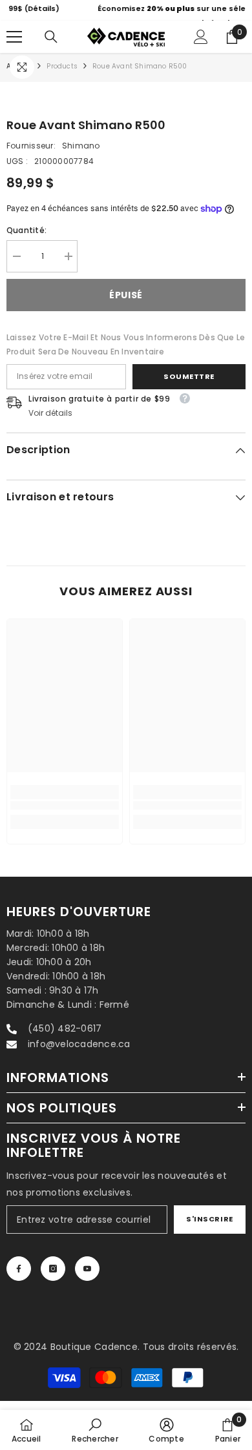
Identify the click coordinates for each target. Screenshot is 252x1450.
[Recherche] (51, 47)
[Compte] (201, 47)
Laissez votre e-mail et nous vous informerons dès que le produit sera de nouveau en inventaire (125, 354)
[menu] (14, 47)
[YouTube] (87, 1279)
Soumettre (189, 386)
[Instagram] (53, 1279)
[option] (129, 15)
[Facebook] (18, 1279)
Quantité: (26, 239)
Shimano (81, 155)
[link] (64, 816)
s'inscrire (209, 1229)
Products (62, 76)
